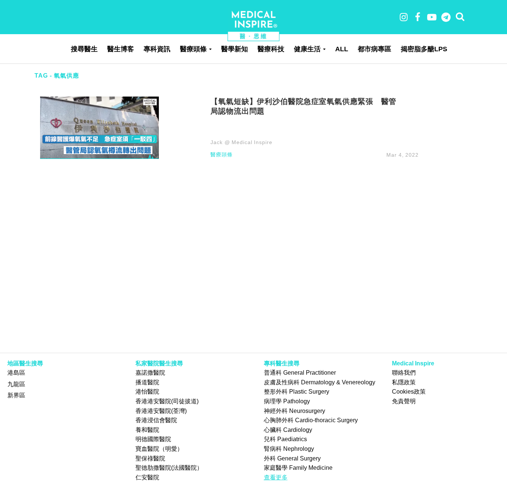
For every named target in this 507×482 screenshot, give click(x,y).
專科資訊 (157, 49)
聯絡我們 (404, 372)
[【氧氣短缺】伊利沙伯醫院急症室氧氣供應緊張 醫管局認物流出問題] (99, 127)
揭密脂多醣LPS (424, 49)
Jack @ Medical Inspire (241, 142)
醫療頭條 (193, 49)
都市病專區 (374, 49)
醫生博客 (120, 49)
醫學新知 (234, 49)
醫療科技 (271, 49)
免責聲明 (404, 401)
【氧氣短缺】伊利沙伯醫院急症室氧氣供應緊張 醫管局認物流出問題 (303, 106)
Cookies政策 (409, 391)
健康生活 (307, 49)
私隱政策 (404, 382)
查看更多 (276, 477)
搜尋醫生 (84, 49)
